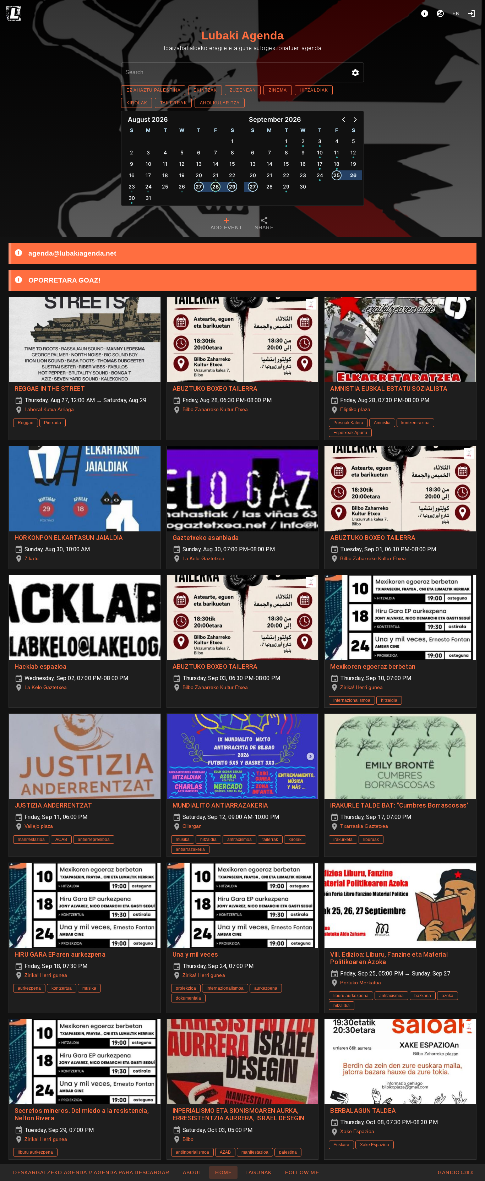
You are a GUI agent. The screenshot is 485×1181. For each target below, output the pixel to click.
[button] (355, 73)
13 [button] (199, 164)
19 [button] (182, 175)
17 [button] (148, 175)
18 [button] (165, 175)
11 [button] (165, 164)
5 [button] (182, 152)
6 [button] (198, 152)
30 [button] (132, 198)
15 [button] (232, 164)
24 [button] (148, 187)
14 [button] (215, 164)
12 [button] (182, 164)
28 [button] (215, 187)
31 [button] (148, 198)
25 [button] (165, 187)
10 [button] (148, 164)
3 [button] (148, 152)
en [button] (456, 13)
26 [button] (182, 187)
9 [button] (131, 164)
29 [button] (232, 187)
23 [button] (132, 187)
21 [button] (215, 175)
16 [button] (132, 175)
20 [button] (199, 175)
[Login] (471, 13)
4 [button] (165, 152)
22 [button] (232, 175)
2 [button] (131, 152)
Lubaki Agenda (242, 35)
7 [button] (215, 152)
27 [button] (199, 187)
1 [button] (232, 141)
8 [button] (232, 152)
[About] (424, 13)
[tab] (226, 224)
